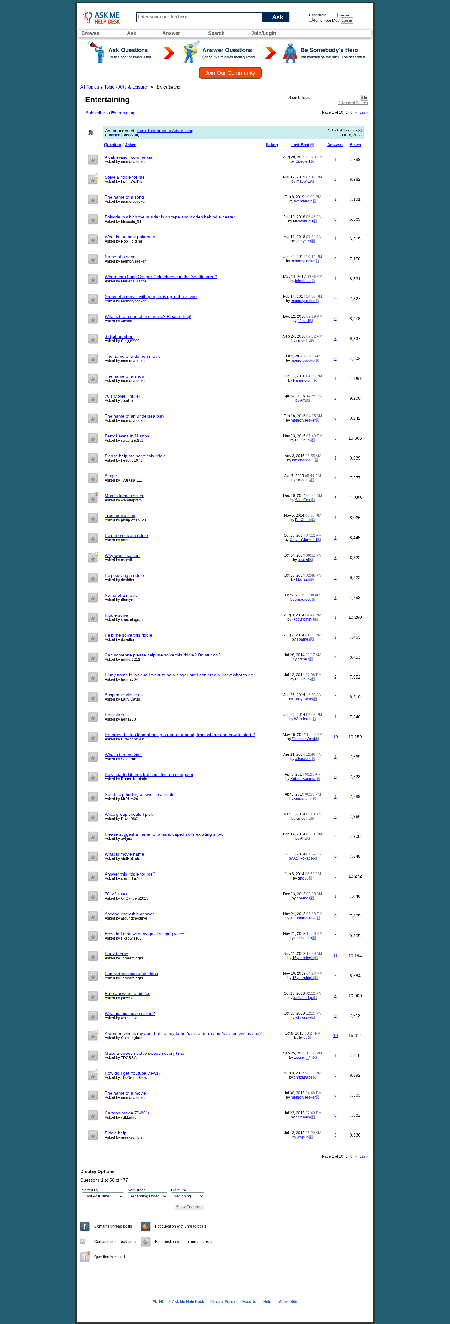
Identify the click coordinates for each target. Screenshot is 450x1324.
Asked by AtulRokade (122, 859)
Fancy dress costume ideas (131, 973)
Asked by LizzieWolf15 (123, 182)
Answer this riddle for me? (130, 874)
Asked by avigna (118, 839)
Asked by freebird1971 (123, 460)
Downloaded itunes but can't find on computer (149, 774)
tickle (303, 1037)
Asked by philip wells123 (125, 520)
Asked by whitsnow (121, 1018)
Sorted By (90, 1190)
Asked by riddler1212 (122, 659)
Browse (90, 33)
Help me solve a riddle (126, 535)
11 (335, 955)
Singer (111, 475)
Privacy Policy (222, 1301)
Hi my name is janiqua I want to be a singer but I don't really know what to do (179, 674)
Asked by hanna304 (121, 679)
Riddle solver (117, 615)
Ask (277, 17)
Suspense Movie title (125, 694)
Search (216, 33)
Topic (109, 86)
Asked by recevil (118, 560)
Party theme (116, 953)
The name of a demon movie (133, 356)
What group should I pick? (130, 814)
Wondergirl (303, 201)
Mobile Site (287, 1301)
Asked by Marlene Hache (126, 281)
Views (355, 144)
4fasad (303, 321)
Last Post (300, 144)
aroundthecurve (303, 918)
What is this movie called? (130, 1013)
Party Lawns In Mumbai (127, 435)
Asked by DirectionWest (124, 739)
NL (161, 1301)
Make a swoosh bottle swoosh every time (144, 1053)
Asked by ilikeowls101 (123, 938)
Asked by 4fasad (118, 321)
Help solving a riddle (124, 575)
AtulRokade (303, 858)
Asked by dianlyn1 (120, 600)
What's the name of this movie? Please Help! (148, 316)
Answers (335, 144)
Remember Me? (326, 20)
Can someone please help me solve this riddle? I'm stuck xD (163, 655)
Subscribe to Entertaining (110, 112)
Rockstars (114, 714)
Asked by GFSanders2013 (126, 898)
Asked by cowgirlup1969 (125, 878)
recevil (303, 560)
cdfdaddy (303, 1117)
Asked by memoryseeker (125, 162)
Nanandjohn (303, 380)
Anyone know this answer (129, 913)
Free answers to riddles (127, 993)
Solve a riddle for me (125, 177)
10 (335, 736)
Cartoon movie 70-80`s (127, 1112)
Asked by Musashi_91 (123, 221)
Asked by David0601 (122, 819)
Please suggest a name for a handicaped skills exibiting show (164, 834)
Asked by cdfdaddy (120, 1117)
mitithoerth (303, 938)
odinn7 (303, 659)
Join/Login (263, 33)
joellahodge (303, 998)
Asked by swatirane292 (124, 440)
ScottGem (303, 500)
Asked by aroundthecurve (126, 918)
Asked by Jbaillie (119, 401)
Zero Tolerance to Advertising (165, 130)
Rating (272, 144)
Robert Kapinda (303, 779)
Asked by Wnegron (120, 759)
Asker (130, 144)
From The (179, 1190)
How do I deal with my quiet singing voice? (146, 933)
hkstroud (303, 579)
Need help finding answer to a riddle (139, 794)
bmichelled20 (303, 460)
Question (112, 144)
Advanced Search (353, 103)
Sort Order (136, 1190)
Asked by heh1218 (120, 719)
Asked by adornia (119, 540)
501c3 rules (116, 893)
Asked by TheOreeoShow (126, 1078)
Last (364, 112)
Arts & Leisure (132, 86)
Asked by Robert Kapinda (126, 779)
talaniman (303, 281)
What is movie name (124, 854)
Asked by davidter (119, 580)
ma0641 (303, 181)
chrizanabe (303, 1077)
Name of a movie (121, 595)
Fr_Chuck (303, 440)
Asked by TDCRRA (121, 1058)
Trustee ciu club (120, 515)
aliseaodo (303, 599)
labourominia (303, 619)
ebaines (303, 639)
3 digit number (119, 336)
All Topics (89, 86)
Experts (249, 1301)
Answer (171, 33)
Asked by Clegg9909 (122, 341)
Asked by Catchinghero (124, 1038)
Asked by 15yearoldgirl (124, 958)
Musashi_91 (303, 221)
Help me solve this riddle (128, 635)
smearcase (303, 798)
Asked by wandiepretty (123, 500)
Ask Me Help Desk (188, 1301)
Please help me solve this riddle (135, 455)
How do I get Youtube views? (133, 1073)
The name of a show (124, 376)
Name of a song (120, 256)
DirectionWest (303, 739)
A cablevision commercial (129, 157)
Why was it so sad (122, 555)
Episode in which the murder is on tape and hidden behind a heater (170, 216)
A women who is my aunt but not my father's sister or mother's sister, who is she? (183, 1033)
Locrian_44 (303, 1057)
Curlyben (112, 135)
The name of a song (124, 197)
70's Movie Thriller (122, 396)
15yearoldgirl (303, 958)
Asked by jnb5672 (120, 998)
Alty (303, 400)
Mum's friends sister (124, 495)
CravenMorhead (303, 540)
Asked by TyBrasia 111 (123, 480)
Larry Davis (303, 699)
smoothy (303, 341)
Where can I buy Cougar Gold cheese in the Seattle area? (161, 276)
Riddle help (115, 1132)
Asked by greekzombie (124, 1137)
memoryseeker (303, 261)
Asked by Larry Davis (122, 699)
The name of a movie (125, 1093)
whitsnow (303, 1018)
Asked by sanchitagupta (124, 620)
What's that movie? (123, 754)
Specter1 (303, 161)
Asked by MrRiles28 (121, 799)
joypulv (303, 1137)
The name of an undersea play (134, 416)
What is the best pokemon (130, 236)
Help (267, 1301)
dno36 (303, 878)
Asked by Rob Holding (123, 241)
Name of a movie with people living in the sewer (151, 296)
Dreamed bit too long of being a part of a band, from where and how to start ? (180, 734)
